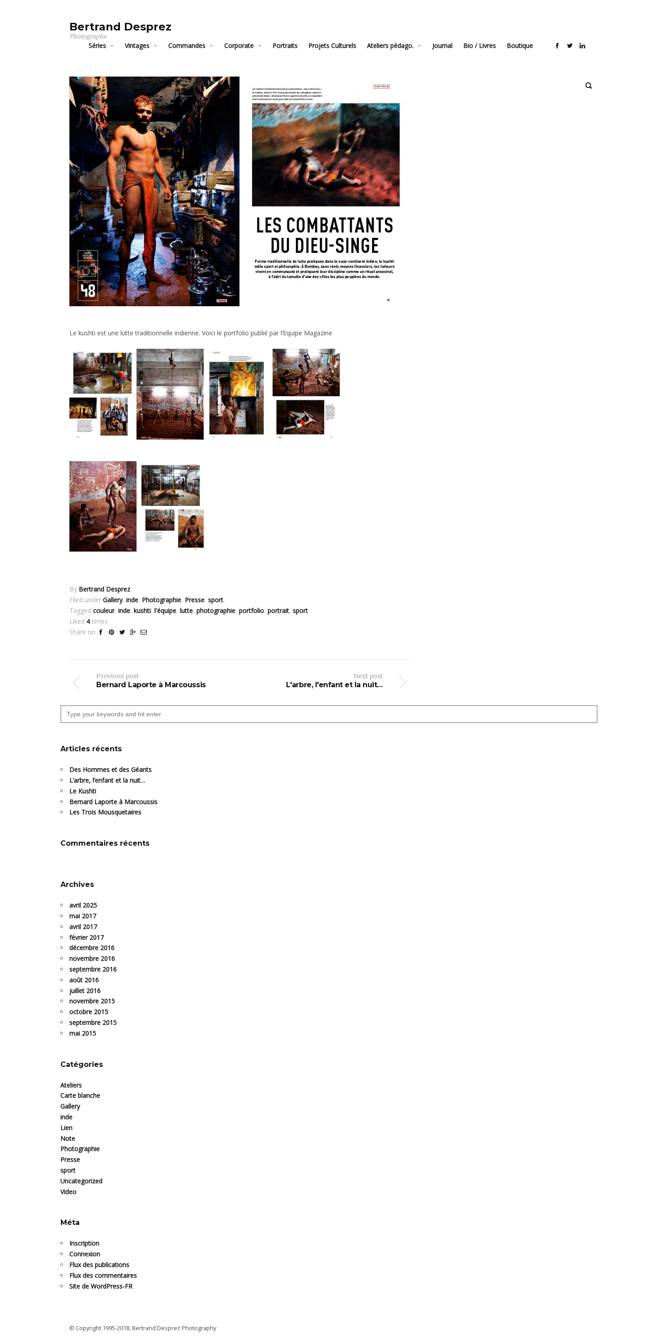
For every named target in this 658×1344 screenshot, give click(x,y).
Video (68, 1191)
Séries (97, 45)
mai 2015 (82, 1033)
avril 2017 (83, 926)
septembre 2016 (93, 969)
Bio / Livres (479, 45)
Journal (442, 45)
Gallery (70, 1106)
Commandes (186, 45)
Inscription (84, 1243)
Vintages (137, 45)
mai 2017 (82, 916)
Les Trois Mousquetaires (105, 812)
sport (68, 1170)
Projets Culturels (332, 45)
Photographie (80, 1148)
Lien (66, 1127)
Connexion (84, 1254)
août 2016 (84, 980)
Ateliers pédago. (390, 45)
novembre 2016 (92, 958)
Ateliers (71, 1085)
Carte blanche (80, 1095)
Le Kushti (82, 791)
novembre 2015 (92, 1001)
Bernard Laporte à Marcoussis (113, 801)
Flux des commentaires (103, 1275)
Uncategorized (81, 1181)
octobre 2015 (88, 1011)
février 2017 (86, 937)
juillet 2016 (85, 990)
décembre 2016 (92, 947)
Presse (70, 1159)
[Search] (588, 85)
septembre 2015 (93, 1022)
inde (66, 1117)
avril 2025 (83, 905)
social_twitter (570, 45)
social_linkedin (582, 45)
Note (67, 1138)
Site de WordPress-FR (100, 1286)
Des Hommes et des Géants (110, 769)
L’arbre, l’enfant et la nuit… (107, 780)
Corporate (239, 45)
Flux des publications (99, 1264)
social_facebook (557, 45)
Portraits (285, 45)
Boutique (520, 45)
